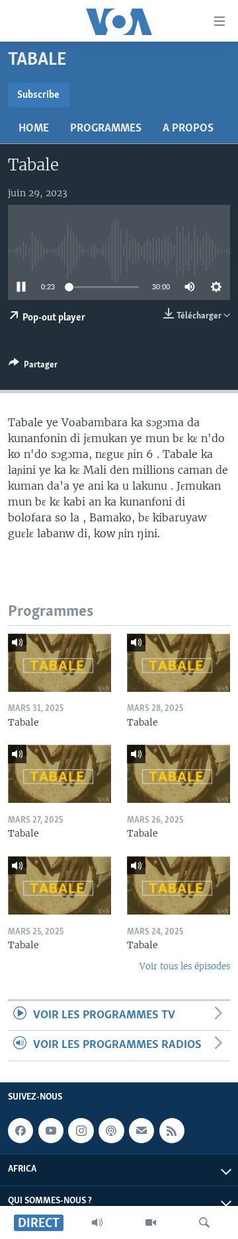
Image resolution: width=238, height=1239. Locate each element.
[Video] (151, 1222)
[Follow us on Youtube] (50, 1130)
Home (34, 129)
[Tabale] (59, 663)
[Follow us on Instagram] (80, 1130)
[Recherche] (204, 1222)
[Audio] (97, 1222)
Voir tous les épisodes (184, 966)
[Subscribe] (141, 1130)
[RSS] (171, 1130)
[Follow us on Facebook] (20, 1130)
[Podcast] (111, 1130)
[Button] (33, 366)
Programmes (105, 129)
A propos (188, 129)
